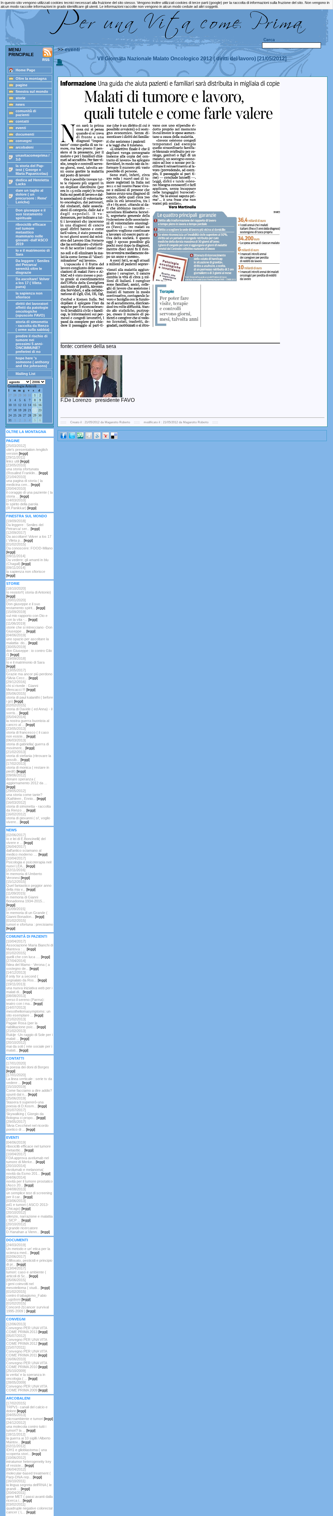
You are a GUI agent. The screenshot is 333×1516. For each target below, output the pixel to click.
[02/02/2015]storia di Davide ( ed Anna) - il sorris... (29, 709)
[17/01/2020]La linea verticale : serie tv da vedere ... (29, 1079)
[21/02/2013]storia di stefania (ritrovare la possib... (28, 756)
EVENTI (12, 1137)
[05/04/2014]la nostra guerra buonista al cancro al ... (27, 721)
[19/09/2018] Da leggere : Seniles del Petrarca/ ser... (24, 525)
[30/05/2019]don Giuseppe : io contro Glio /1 (29, 650)
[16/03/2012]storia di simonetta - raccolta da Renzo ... (28, 806)
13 (24, 405)
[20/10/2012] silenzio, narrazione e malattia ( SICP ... (29, 1216)
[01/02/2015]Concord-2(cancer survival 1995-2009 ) (27, 1307)
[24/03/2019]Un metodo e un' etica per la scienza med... (28, 1249)
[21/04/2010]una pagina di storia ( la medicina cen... (24, 481)
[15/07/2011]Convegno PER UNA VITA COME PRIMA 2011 (26, 1351)
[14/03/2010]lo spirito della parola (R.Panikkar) (22, 504)
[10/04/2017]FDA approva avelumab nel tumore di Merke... (27, 1158)
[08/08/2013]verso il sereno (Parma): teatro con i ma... (25, 999)
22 (34, 410)
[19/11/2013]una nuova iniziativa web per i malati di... (29, 988)
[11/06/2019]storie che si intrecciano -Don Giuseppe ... (29, 627)
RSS (45, 60)
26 (19, 415)
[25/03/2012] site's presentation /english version (27, 449)
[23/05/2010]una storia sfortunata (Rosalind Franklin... (27, 469)
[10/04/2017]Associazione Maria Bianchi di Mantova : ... (29, 945)
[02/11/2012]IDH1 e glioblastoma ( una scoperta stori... (26, 1450)
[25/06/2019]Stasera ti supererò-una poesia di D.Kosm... (26, 1102)
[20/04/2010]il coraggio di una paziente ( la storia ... (29, 492)
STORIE (13, 583)
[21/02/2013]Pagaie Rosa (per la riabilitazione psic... (26, 1023)
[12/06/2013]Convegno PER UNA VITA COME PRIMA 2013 (26, 1328)
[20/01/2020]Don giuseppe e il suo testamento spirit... (25, 604)
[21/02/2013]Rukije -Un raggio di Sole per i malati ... (29, 1035)
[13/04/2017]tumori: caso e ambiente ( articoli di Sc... (26, 1272)
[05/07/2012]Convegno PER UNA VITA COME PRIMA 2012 (26, 1339)
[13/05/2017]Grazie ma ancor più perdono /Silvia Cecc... (29, 674)
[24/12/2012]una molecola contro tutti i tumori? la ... (26, 1426)
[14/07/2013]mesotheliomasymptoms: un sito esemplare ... (28, 1011)
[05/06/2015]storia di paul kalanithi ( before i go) (29, 697)
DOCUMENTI (17, 1240)
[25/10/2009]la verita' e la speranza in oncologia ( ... (25, 1374)
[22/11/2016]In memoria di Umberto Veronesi (24, 874)
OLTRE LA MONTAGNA (26, 432)
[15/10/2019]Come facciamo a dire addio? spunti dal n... (29, 1090)
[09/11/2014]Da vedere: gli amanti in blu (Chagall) (27, 560)
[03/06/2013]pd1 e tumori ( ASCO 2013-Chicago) (27, 1204)
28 (15, 395)
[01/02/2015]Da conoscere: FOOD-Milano (29, 548)
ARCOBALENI (18, 1398)
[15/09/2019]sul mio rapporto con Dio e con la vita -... (26, 615)
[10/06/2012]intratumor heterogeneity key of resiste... (28, 1461)
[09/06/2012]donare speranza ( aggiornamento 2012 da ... (26, 781)
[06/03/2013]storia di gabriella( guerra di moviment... (27, 744)
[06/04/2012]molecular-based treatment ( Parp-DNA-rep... (28, 1473)
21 (29, 410)
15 (34, 405)
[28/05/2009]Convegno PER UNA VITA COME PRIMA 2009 (26, 1386)
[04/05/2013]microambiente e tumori (29, 1417)
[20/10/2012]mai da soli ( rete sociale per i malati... (29, 1046)
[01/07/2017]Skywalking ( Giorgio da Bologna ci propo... (26, 1114)
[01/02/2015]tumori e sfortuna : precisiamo (29, 924)
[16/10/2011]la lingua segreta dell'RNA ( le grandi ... (29, 1485)
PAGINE (13, 441)
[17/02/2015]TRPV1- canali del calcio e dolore (26, 1407)
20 (24, 410)
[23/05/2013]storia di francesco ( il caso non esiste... (27, 732)
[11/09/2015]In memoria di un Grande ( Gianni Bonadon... (26, 913)
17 (10, 410)
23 (40, 410)
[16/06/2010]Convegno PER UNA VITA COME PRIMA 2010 (26, 1363)
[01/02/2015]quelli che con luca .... (28, 955)
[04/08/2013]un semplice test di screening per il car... (29, 1193)
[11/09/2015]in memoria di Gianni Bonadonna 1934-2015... (25, 899)
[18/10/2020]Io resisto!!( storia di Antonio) (28, 592)
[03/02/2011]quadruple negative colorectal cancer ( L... (29, 1508)
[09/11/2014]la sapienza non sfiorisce (25, 571)
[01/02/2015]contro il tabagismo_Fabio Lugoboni (26, 1295)
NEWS (11, 830)
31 (29, 395)
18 (15, 410)
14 (29, 405)
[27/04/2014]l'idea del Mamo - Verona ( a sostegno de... (28, 964)
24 (10, 415)
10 (10, 405)
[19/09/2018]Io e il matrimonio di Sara (25, 662)
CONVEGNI (15, 1319)
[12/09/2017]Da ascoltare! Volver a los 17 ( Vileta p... (28, 536)
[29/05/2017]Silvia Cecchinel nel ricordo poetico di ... (27, 1125)
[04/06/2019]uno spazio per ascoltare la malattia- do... (27, 639)
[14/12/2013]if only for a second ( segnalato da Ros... (26, 976)
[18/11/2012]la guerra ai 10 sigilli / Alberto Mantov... (28, 1438)
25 (15, 415)
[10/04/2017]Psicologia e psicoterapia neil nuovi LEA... (28, 862)
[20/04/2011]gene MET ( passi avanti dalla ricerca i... (29, 1496)
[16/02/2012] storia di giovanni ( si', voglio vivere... (28, 818)
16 (40, 405)
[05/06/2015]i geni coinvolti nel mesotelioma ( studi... (28, 1284)
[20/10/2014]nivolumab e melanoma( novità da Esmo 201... (28, 1169)
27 (10, 395)
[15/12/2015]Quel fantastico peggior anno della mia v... (28, 885)
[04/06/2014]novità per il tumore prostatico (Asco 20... (29, 1181)
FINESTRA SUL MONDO (26, 516)
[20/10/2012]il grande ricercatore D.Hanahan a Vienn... (28, 1228)
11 (15, 405)
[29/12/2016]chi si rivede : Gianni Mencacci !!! (22, 686)
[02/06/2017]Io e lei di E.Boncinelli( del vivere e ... (26, 839)
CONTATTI (15, 1058)
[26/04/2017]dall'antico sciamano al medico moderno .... (26, 850)
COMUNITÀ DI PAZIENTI (26, 936)
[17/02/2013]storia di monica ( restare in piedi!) (27, 767)
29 (19, 395)
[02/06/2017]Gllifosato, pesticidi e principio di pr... (29, 1260)
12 (19, 405)
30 (24, 395)
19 (19, 410)
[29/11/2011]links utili (17, 459)
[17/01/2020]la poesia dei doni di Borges (27, 1067)
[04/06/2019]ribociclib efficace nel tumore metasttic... (28, 1146)
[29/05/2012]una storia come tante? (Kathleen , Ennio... (26, 794)
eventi (72, 49)
